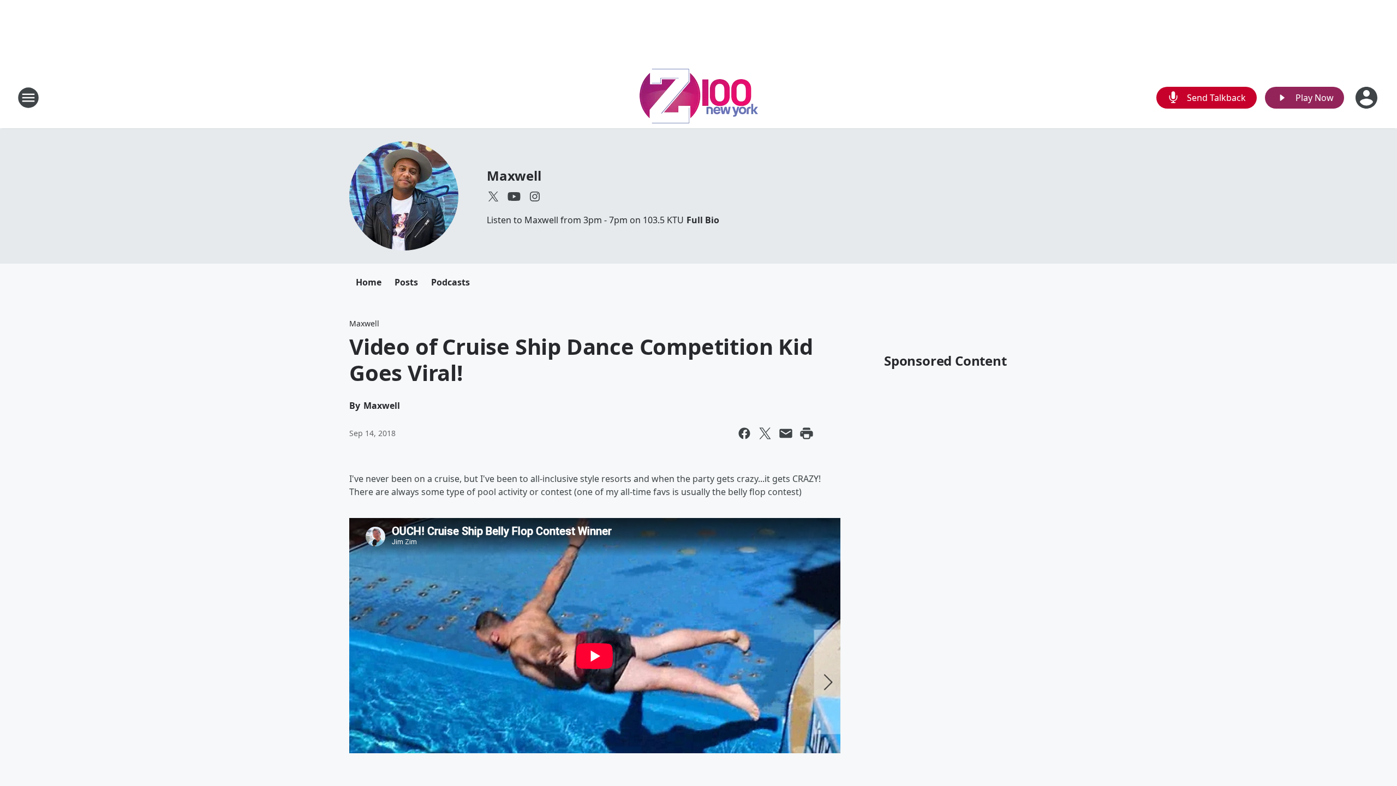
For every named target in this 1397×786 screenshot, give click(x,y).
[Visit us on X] (493, 196)
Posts (406, 282)
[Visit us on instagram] (534, 196)
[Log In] (1368, 98)
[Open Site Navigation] (28, 98)
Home (368, 282)
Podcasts (450, 282)
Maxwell (514, 175)
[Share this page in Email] (785, 433)
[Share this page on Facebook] (744, 433)
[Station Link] (699, 97)
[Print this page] (806, 433)
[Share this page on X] (765, 433)
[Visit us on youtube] (514, 196)
